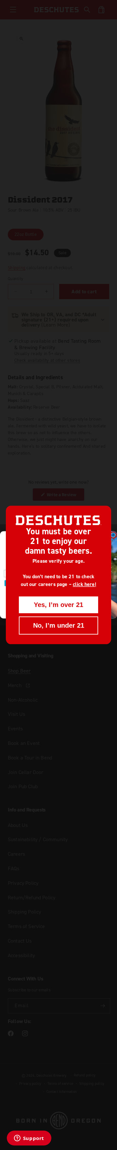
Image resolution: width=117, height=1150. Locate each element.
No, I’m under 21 (58, 625)
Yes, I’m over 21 (58, 605)
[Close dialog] (113, 535)
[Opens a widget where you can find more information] (28, 1139)
